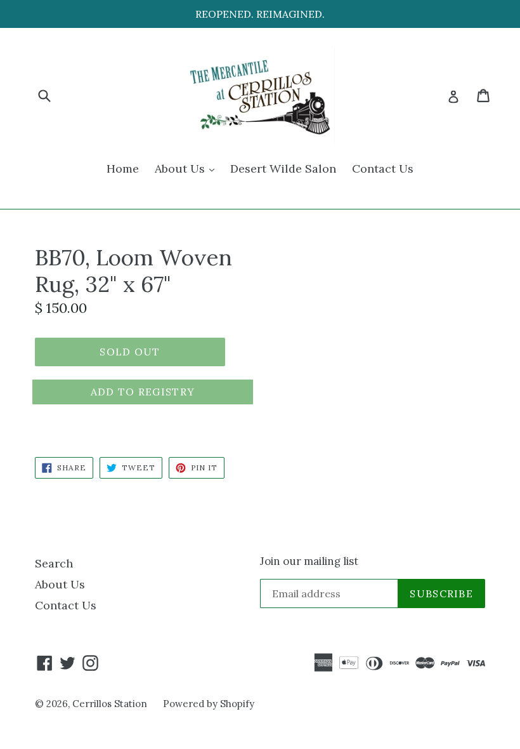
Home (123, 168)
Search (54, 563)
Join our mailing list (309, 561)
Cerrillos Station (109, 704)
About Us (188, 168)
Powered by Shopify (208, 704)
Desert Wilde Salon (283, 168)
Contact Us (382, 168)
